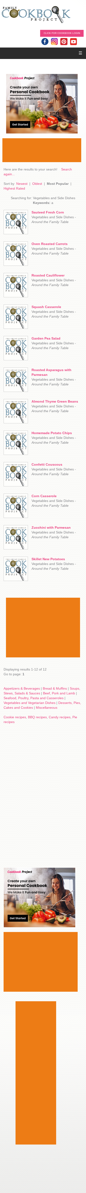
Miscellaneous (46, 707)
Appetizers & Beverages (22, 688)
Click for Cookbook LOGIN (62, 33)
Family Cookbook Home (35, 15)
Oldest (37, 184)
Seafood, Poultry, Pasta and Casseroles (34, 698)
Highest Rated (14, 188)
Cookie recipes (15, 717)
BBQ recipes (37, 717)
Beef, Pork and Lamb (59, 693)
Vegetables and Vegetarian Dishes (29, 703)
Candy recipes (59, 717)
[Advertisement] (42, 150)
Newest (21, 184)
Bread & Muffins (55, 688)
